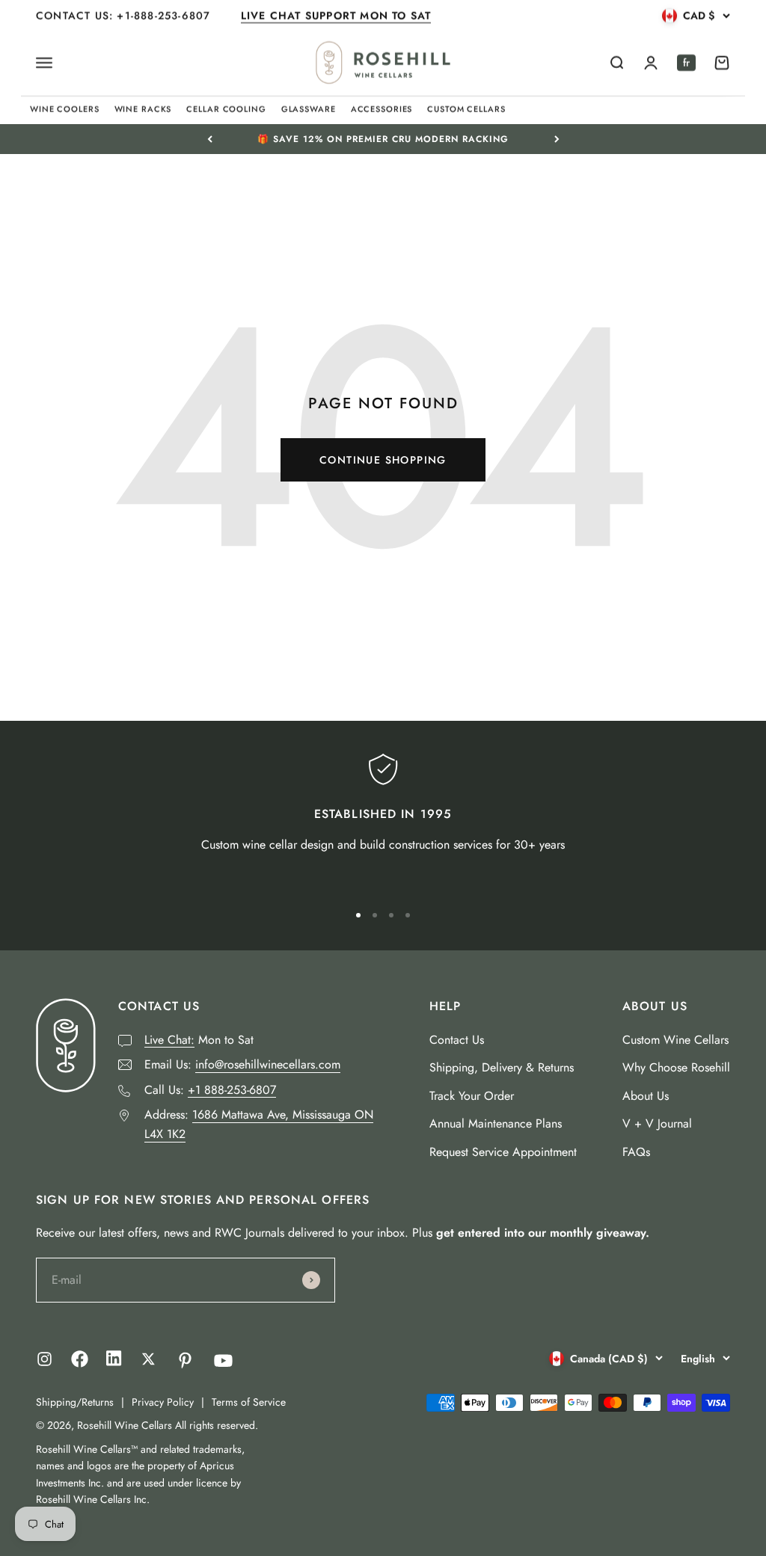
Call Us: (210, 1089)
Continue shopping (383, 459)
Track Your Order (471, 1095)
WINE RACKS (143, 109)
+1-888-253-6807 (165, 15)
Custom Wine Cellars (675, 1039)
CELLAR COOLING (226, 109)
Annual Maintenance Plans (495, 1123)
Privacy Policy (163, 1401)
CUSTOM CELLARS (466, 109)
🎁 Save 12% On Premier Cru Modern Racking (383, 137)
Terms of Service (249, 1401)
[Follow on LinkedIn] (114, 1362)
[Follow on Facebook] (79, 1363)
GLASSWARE (308, 109)
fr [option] (686, 62)
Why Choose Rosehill (676, 1067)
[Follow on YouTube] (223, 1360)
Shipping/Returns (75, 1401)
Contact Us (456, 1039)
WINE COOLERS (64, 109)
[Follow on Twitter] (148, 1359)
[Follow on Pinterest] (185, 1360)
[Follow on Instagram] (44, 1359)
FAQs (636, 1151)
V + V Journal (657, 1123)
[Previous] (209, 139)
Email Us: (242, 1064)
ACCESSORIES (382, 109)
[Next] (557, 139)
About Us (645, 1095)
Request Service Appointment (503, 1151)
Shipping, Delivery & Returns (501, 1067)
